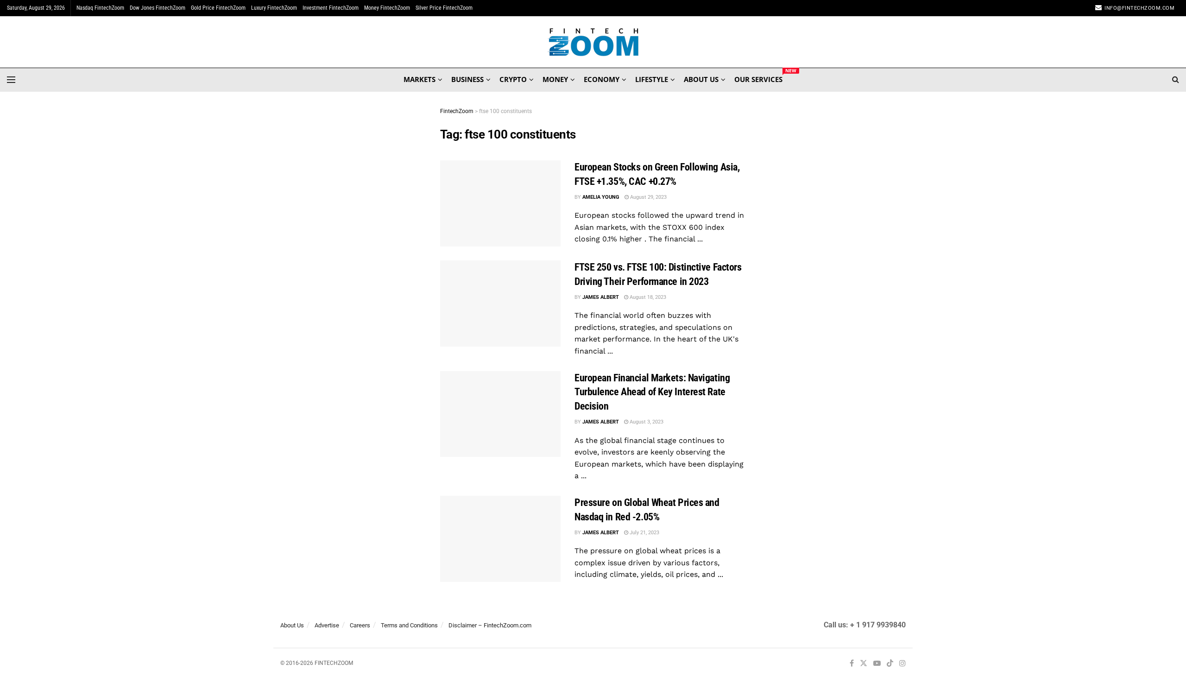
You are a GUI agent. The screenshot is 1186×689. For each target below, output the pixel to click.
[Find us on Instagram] (902, 663)
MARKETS (419, 79)
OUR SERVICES (758, 78)
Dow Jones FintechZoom (157, 8)
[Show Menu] (11, 79)
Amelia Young (600, 197)
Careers (360, 625)
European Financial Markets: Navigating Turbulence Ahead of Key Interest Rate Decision (652, 392)
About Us (292, 625)
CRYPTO (513, 79)
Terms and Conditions (409, 625)
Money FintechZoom (387, 8)
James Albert (600, 297)
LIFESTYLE (651, 79)
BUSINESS (467, 79)
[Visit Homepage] (593, 42)
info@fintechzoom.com (1139, 8)
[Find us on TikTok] (890, 664)
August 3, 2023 (645, 422)
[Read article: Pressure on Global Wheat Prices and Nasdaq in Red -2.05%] (500, 539)
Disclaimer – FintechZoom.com (489, 625)
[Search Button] (1175, 79)
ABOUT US (701, 79)
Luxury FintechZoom (274, 8)
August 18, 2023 (647, 297)
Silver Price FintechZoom (444, 8)
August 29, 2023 (648, 197)
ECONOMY (601, 79)
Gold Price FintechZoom (218, 8)
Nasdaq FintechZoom (100, 8)
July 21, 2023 (643, 533)
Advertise (327, 625)
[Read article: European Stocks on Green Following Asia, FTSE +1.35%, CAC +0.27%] (500, 203)
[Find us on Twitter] (863, 663)
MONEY (555, 79)
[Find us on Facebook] (852, 663)
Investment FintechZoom (331, 8)
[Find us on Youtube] (877, 663)
